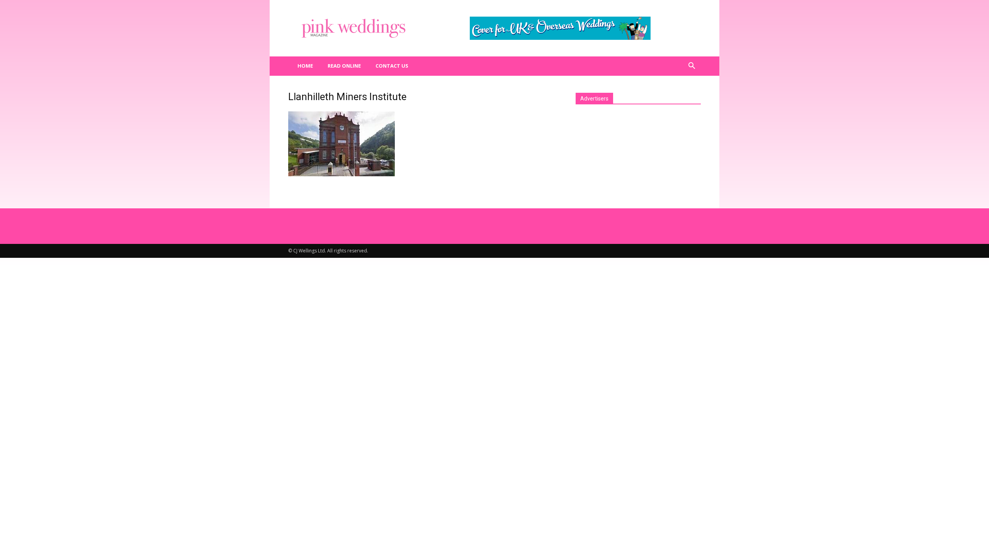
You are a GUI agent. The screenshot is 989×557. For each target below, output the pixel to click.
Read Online (344, 65)
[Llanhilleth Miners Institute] (341, 174)
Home (305, 65)
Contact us (392, 65)
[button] (691, 66)
